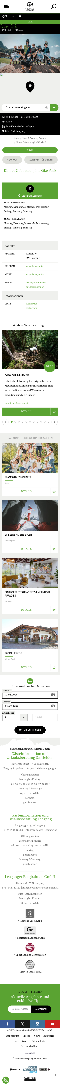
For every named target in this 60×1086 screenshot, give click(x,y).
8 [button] (37, 422)
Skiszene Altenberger (18, 534)
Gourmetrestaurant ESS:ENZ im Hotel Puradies (28, 594)
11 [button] (48, 422)
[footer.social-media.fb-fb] (7, 1024)
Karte (30, 150)
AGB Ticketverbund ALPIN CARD (25, 1031)
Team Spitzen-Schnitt (18, 477)
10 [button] (45, 422)
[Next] (55, 422)
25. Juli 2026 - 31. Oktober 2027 (22, 117)
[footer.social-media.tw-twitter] (22, 1024)
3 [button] (19, 422)
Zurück (13, 159)
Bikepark (48, 1036)
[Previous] (5, 422)
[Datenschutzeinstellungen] (5, 1080)
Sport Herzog (13, 653)
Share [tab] (20, 30)
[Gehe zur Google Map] (54, 107)
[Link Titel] (30, 189)
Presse (26, 1036)
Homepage (31, 304)
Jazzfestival (20, 1041)
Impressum (12, 1036)
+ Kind (38, 717)
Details (26, 412)
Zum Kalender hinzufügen (20, 127)
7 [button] (33, 422)
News (37, 1036)
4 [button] (22, 422)
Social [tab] (7, 30)
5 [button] (26, 422)
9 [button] (41, 422)
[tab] (53, 6)
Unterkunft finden (30, 729)
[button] (46, 107)
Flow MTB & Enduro (17, 374)
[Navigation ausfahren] (6, 6)
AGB (49, 1031)
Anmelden (41, 1009)
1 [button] (11, 422)
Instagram (31, 308)
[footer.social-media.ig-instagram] (37, 1024)
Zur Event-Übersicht (41, 159)
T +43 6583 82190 (11, 888)
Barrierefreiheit (29, 1047)
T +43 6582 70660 (13, 769)
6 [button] (30, 422)
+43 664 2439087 (35, 266)
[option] (30, 373)
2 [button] (15, 422)
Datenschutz (38, 1041)
